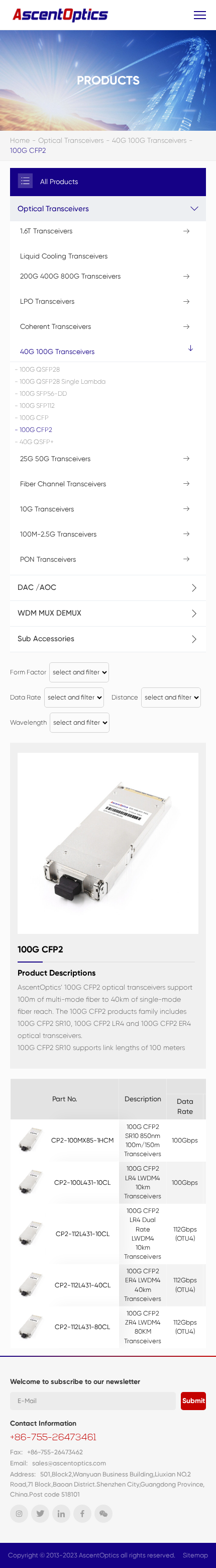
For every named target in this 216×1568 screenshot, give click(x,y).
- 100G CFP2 (33, 429)
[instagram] (19, 1514)
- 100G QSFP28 (37, 369)
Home (20, 140)
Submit (193, 1401)
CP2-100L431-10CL (82, 1182)
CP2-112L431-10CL (83, 1234)
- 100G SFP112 (35, 405)
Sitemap (195, 1555)
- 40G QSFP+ (34, 442)
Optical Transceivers (70, 140)
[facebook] (82, 1514)
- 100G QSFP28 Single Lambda (60, 381)
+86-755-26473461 (53, 1438)
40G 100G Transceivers (149, 140)
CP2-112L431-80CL (82, 1327)
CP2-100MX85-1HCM (82, 1140)
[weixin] (103, 1514)
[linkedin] (61, 1514)
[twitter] (40, 1514)
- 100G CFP (32, 417)
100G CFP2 (28, 150)
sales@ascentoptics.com (69, 1463)
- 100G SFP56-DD (41, 393)
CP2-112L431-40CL (83, 1285)
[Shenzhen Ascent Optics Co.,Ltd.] (61, 15)
